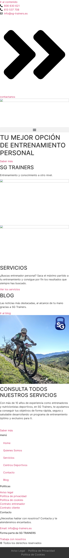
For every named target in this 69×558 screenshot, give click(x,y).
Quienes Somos (12, 450)
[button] (34, 129)
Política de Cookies (33, 554)
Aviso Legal (18, 550)
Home (6, 443)
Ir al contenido (8, 2)
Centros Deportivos (15, 465)
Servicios (8, 457)
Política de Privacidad (41, 550)
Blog (6, 479)
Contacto (9, 472)
